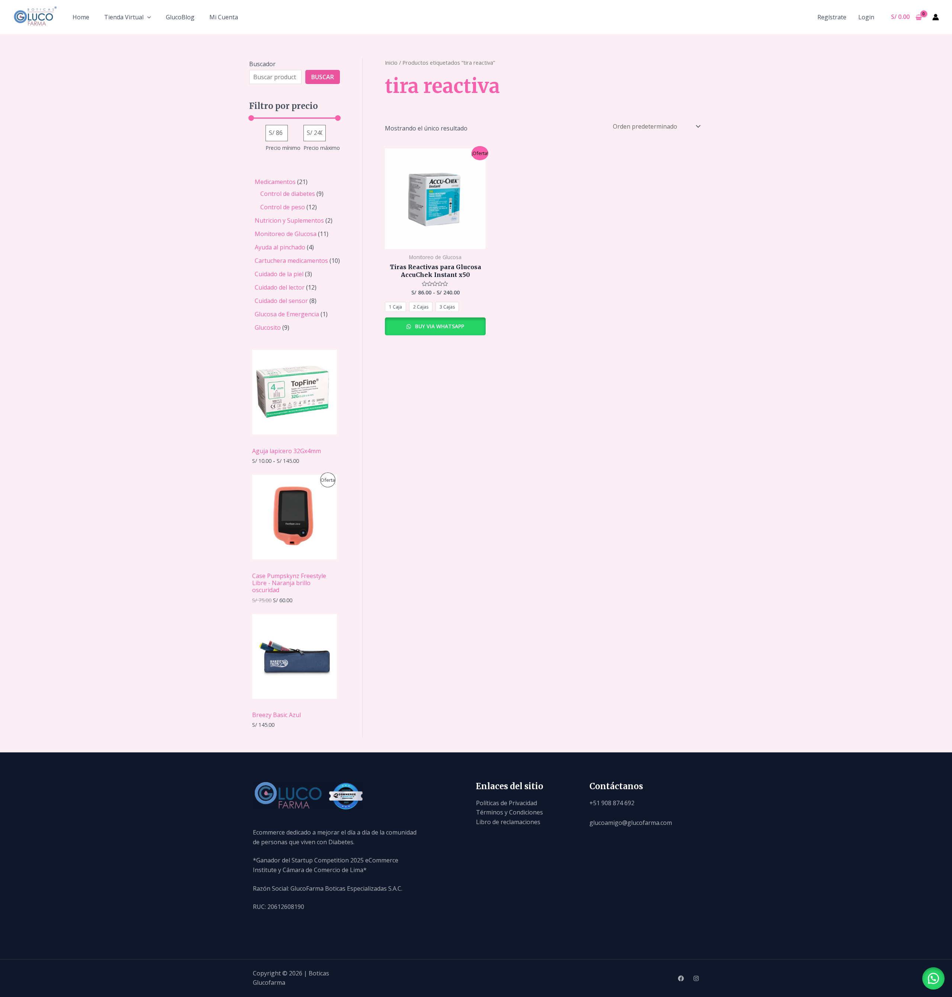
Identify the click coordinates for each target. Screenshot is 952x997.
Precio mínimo (283, 147)
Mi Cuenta (223, 17)
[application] (147, 17)
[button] (933, 978)
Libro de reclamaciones (508, 822)
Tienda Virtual (124, 17)
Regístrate (831, 17)
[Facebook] (681, 978)
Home (81, 17)
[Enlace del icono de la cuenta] (935, 17)
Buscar (322, 77)
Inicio (391, 62)
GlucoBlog (180, 17)
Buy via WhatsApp (439, 326)
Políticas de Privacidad (506, 803)
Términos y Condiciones (509, 812)
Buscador (262, 64)
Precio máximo (321, 147)
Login (866, 17)
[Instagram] (696, 978)
